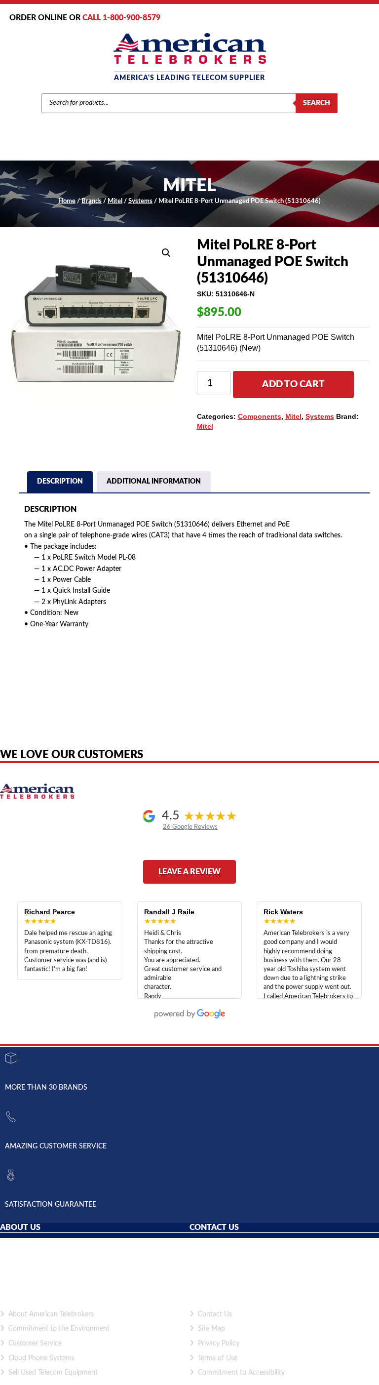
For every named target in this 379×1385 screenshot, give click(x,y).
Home (67, 201)
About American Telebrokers (51, 1314)
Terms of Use (217, 1358)
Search (316, 103)
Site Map (211, 1328)
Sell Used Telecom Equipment (53, 1372)
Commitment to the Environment (59, 1328)
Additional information (154, 481)
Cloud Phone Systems (41, 1358)
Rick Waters (283, 912)
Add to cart (293, 384)
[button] (166, 253)
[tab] (60, 483)
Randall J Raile (169, 912)
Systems (140, 201)
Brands (91, 201)
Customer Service (35, 1343)
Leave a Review (189, 872)
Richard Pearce (49, 912)
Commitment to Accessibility (241, 1372)
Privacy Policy (218, 1343)
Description (60, 481)
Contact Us (215, 1314)
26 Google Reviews (190, 827)
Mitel (115, 201)
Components (259, 416)
